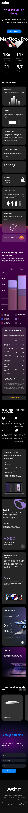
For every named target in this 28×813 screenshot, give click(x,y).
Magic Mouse (7, 717)
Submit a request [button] (14, 31)
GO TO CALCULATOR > (14, 397)
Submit (9, 770)
